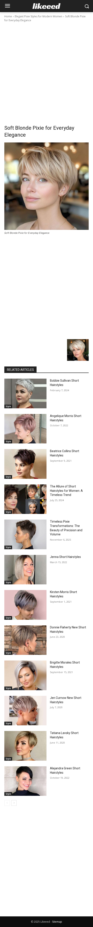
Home (8, 16)
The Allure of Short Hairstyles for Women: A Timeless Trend (66, 491)
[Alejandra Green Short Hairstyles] (25, 781)
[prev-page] (7, 803)
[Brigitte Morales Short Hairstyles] (25, 675)
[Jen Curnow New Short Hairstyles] (25, 711)
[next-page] (14, 803)
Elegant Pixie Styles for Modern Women (38, 16)
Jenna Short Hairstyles (65, 557)
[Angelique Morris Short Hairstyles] (25, 429)
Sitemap (57, 922)
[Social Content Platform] (46, 6)
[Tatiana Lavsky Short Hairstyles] (25, 746)
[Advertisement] (46, 71)
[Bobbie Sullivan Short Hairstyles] (25, 393)
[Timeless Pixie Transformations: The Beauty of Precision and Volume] (25, 534)
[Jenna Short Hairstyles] (25, 570)
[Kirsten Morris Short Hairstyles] (25, 605)
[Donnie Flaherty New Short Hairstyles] (25, 640)
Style (8, 406)
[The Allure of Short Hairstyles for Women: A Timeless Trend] (25, 499)
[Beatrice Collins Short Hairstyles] (25, 464)
